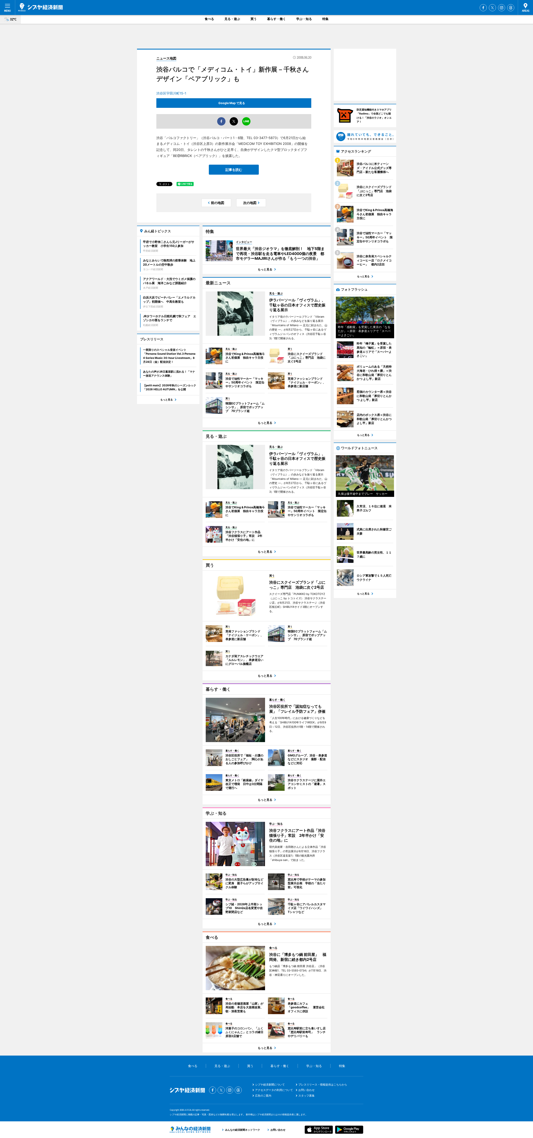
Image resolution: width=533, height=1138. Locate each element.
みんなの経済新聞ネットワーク (190, 1130)
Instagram (501, 7)
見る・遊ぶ (232, 19)
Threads (510, 7)
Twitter (492, 7)
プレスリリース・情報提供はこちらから (322, 1084)
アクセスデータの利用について (274, 1090)
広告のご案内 (263, 1095)
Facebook (483, 7)
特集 (325, 19)
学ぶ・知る (304, 19)
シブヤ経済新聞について (270, 1084)
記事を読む (233, 170)
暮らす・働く (276, 19)
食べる (209, 19)
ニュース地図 (166, 58)
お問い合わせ (306, 1090)
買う (253, 19)
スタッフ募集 (306, 1095)
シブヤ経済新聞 (40, 7)
